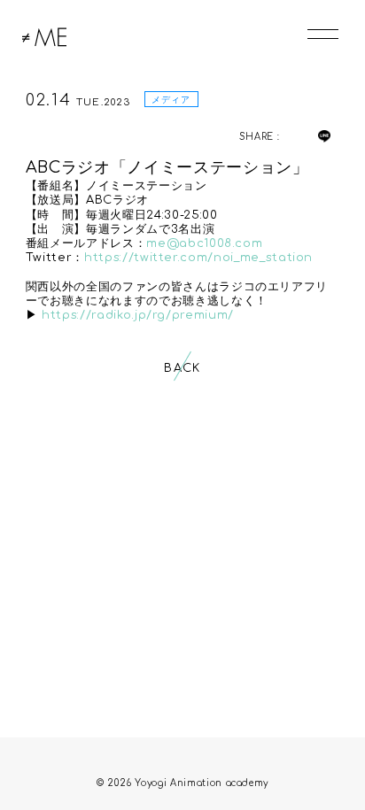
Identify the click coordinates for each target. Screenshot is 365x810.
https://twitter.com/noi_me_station (198, 257)
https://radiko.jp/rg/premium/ (138, 315)
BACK (182, 368)
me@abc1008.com (204, 243)
